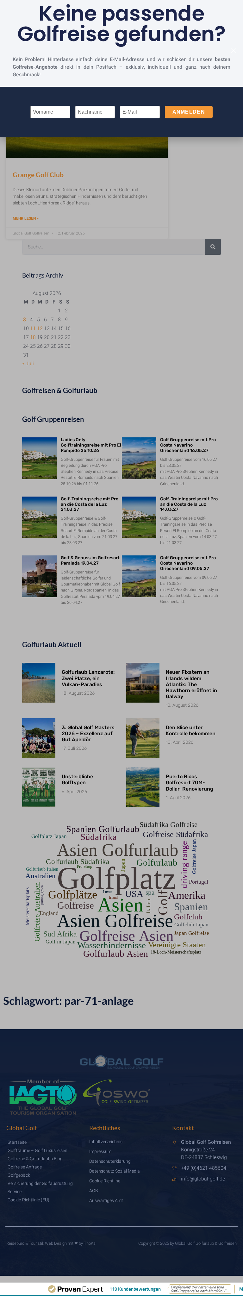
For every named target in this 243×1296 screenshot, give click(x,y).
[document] (121, 648)
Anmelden (188, 112)
